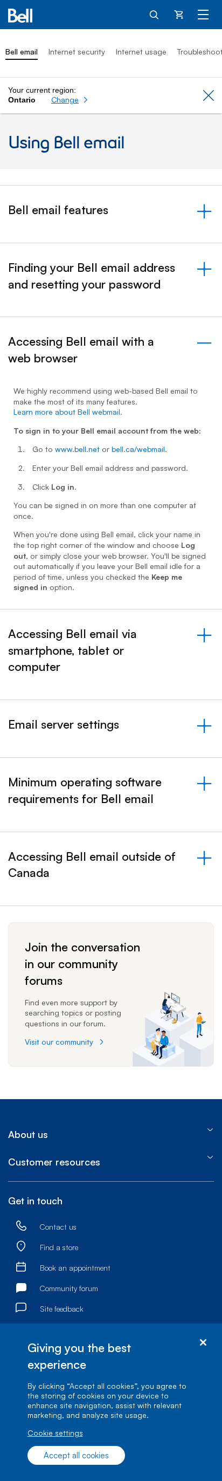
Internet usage (141, 51)
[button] (69, 99)
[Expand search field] (154, 14)
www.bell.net (77, 449)
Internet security (76, 51)
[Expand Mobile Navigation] (203, 14)
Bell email (21, 51)
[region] (111, 1402)
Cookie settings (55, 1432)
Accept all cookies (76, 1455)
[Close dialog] (203, 1343)
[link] (21, 1226)
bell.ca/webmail (138, 449)
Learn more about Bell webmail (66, 411)
